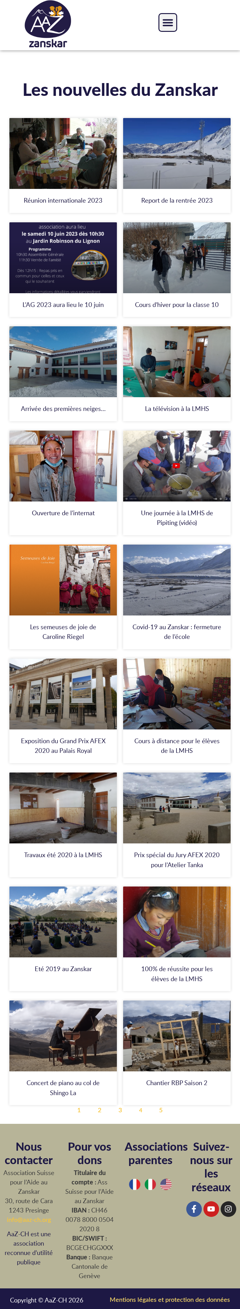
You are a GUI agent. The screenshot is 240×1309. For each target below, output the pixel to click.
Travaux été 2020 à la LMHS (63, 854)
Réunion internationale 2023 (63, 200)
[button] (167, 22)
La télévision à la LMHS (177, 408)
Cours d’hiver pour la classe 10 (177, 304)
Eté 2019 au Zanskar (63, 968)
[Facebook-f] (194, 1209)
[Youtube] (211, 1209)
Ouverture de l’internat (63, 512)
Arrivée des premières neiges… (63, 408)
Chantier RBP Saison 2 (177, 1082)
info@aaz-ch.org (29, 1219)
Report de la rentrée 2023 (177, 200)
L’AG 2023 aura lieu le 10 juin (63, 304)
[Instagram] (228, 1209)
